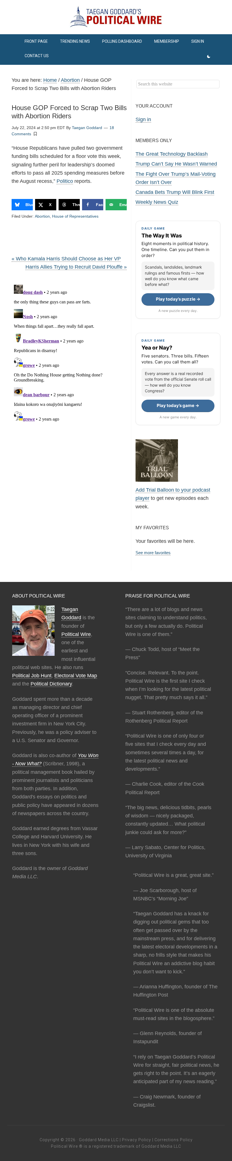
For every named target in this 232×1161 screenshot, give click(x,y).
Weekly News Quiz (157, 202)
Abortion (42, 216)
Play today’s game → (178, 405)
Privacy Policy (136, 1140)
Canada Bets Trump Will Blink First (175, 192)
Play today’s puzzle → (178, 299)
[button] (35, 133)
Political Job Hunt (31, 675)
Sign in (143, 119)
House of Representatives (75, 216)
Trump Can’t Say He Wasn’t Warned (176, 164)
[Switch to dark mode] (208, 57)
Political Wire (76, 634)
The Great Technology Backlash (172, 154)
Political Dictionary (51, 684)
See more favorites (153, 552)
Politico (65, 181)
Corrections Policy (173, 1140)
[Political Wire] (116, 17)
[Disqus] (69, 353)
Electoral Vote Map (75, 675)
